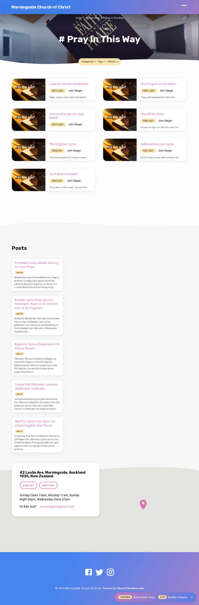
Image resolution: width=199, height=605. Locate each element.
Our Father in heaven (64, 174)
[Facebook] (88, 572)
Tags (101, 61)
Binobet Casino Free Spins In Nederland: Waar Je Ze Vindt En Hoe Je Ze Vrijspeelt (36, 304)
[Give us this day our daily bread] (28, 120)
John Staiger (75, 90)
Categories (88, 61)
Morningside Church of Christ (40, 7)
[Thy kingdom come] (28, 150)
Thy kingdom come (63, 144)
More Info (28, 485)
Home (78, 18)
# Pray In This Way (113, 18)
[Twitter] (99, 572)
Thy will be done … (153, 114)
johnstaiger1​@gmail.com (57, 506)
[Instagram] (110, 572)
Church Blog (93, 18)
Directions (48, 485)
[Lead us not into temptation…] (28, 90)
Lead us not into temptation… (70, 84)
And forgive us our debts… (159, 84)
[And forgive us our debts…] (120, 90)
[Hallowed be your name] (120, 150)
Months (112, 61)
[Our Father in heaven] (28, 180)
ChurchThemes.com (130, 588)
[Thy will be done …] (120, 120)
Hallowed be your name (157, 144)
